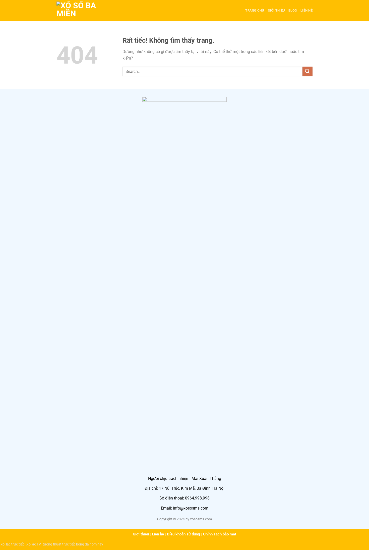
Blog (292, 10)
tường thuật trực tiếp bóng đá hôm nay (73, 544)
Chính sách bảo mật (219, 534)
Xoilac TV (33, 544)
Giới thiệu (141, 534)
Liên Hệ (306, 10)
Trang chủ (254, 10)
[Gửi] (307, 71)
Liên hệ (158, 534)
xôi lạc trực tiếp (12, 544)
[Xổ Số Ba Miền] (81, 10)
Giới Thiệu (276, 10)
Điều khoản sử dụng (183, 534)
